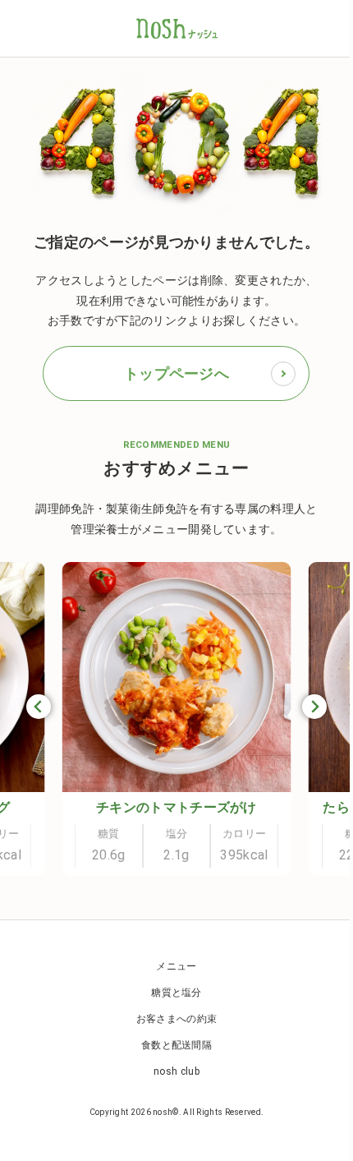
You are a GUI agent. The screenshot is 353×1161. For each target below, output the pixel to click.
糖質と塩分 (176, 992)
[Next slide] (314, 706)
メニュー (176, 966)
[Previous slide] (38, 706)
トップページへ (176, 373)
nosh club (176, 1071)
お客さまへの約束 (176, 1019)
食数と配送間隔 (176, 1045)
